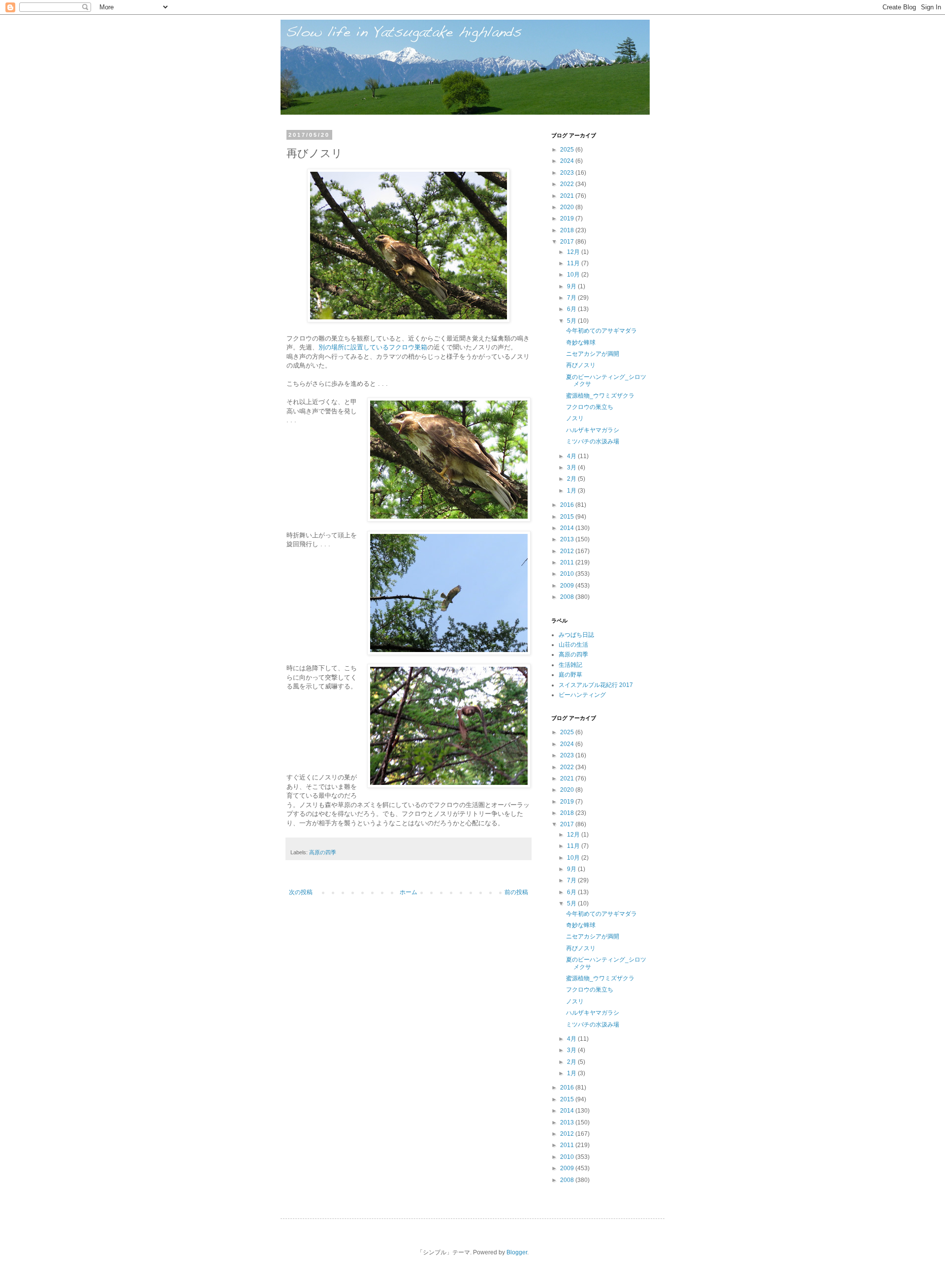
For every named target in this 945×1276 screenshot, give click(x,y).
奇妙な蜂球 (581, 342)
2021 (567, 195)
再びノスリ (581, 365)
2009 (567, 585)
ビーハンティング (582, 694)
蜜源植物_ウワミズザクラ (600, 395)
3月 (572, 467)
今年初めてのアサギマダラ (601, 330)
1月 (572, 490)
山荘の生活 (573, 644)
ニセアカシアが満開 (592, 353)
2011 (567, 562)
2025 (567, 149)
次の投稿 (301, 892)
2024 (567, 160)
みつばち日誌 (576, 634)
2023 (567, 172)
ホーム (408, 892)
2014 (567, 528)
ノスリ (575, 418)
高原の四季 (322, 852)
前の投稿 (516, 892)
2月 (572, 478)
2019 (567, 218)
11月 (574, 263)
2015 (567, 516)
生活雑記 (570, 664)
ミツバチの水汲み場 (592, 441)
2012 (567, 551)
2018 (567, 230)
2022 (567, 184)
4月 (572, 456)
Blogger (516, 1252)
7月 (572, 297)
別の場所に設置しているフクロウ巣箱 (372, 347)
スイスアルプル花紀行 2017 (596, 685)
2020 (567, 207)
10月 (574, 274)
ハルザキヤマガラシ (592, 430)
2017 (567, 241)
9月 (572, 286)
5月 (572, 320)
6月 (572, 309)
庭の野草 (570, 674)
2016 (567, 504)
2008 (567, 596)
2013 (567, 539)
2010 (567, 573)
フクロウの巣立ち (589, 407)
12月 (574, 252)
